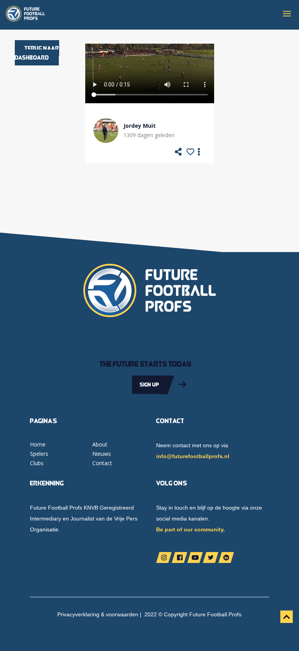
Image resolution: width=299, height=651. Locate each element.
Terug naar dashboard (37, 53)
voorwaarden (122, 614)
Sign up (149, 384)
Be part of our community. (190, 529)
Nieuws (101, 453)
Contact (102, 463)
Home (38, 444)
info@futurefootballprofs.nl (192, 456)
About (99, 444)
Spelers (39, 453)
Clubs (37, 463)
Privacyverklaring (78, 614)
